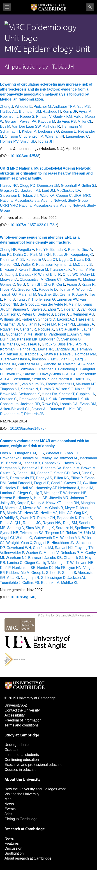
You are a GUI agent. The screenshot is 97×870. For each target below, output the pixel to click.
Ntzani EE (83, 389)
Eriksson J (8, 269)
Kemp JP (70, 111)
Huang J (10, 274)
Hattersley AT (45, 488)
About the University (23, 779)
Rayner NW (52, 523)
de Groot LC (29, 304)
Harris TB (82, 379)
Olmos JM (8, 364)
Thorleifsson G (43, 299)
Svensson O (71, 339)
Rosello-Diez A (80, 250)
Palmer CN (46, 518)
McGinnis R (53, 508)
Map (8, 799)
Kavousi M (46, 121)
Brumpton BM (30, 111)
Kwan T (24, 269)
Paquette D (48, 289)
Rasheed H (52, 111)
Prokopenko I (10, 458)
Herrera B (8, 498)
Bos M (5, 126)
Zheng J (6, 106)
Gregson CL (9, 190)
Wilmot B (45, 274)
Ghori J (56, 483)
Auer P (81, 294)
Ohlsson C (13, 136)
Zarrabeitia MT (29, 364)
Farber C (29, 319)
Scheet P (53, 573)
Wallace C (24, 538)
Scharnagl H (10, 131)
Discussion (13, 848)
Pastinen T (47, 369)
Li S (41, 453)
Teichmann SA (32, 533)
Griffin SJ (88, 185)
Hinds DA (49, 394)
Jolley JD (7, 503)
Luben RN (70, 503)
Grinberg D (46, 319)
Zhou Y (53, 309)
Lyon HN (74, 568)
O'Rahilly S (9, 518)
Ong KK (80, 513)
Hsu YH (42, 250)
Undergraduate (17, 745)
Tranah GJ (8, 294)
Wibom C (83, 289)
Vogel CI (7, 538)
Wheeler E (23, 106)
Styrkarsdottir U (32, 259)
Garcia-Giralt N (68, 329)
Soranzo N (29, 389)
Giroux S (49, 344)
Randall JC (32, 523)
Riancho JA (52, 364)
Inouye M (30, 458)
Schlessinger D (53, 578)
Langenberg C (77, 136)
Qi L (17, 523)
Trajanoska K (60, 269)
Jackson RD (30, 404)
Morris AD (15, 513)
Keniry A (37, 503)
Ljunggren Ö (49, 339)
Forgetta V (26, 250)
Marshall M (27, 294)
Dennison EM (48, 185)
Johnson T (78, 498)
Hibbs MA (8, 289)
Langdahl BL (65, 349)
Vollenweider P (12, 553)
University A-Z (16, 705)
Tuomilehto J (10, 583)
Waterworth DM (46, 538)
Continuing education (22, 760)
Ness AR (31, 513)
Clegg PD (27, 185)
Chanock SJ (52, 463)
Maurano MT (86, 384)
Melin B (75, 304)
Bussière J (66, 344)
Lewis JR (45, 349)
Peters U (29, 314)
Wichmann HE (74, 493)
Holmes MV (9, 141)
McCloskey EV (68, 190)
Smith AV (39, 379)
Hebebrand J (68, 488)
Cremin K (67, 294)
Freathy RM (48, 458)
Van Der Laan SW (26, 126)
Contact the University (22, 710)
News (9, 804)
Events (10, 809)
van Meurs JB (33, 384)
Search (90, 7)
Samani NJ (64, 548)
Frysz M (85, 111)
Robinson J (9, 116)
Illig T (38, 493)
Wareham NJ (16, 558)
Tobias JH (46, 141)
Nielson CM (9, 264)
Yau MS (83, 106)
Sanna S (69, 573)
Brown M (88, 468)
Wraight (12, 543)
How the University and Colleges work (35, 789)
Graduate (12, 750)
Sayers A (38, 309)
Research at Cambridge (25, 828)
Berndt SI (13, 463)
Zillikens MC (10, 384)
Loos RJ (6, 453)
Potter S (85, 518)
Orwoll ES (13, 374)
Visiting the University (22, 794)
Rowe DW (50, 404)
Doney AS (44, 478)
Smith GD (28, 141)
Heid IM (87, 488)
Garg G (80, 359)
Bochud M (71, 468)
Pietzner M (42, 106)
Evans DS (82, 259)
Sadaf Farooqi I (19, 483)
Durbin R (47, 389)
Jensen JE (14, 354)
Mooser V (51, 553)
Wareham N (54, 136)
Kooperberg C (81, 254)
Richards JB (34, 414)
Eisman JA (85, 324)
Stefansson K (29, 394)
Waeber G (34, 553)
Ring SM (70, 523)
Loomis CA (69, 404)
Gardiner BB (48, 294)
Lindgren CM (25, 453)
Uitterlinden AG (82, 314)
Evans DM (87, 404)
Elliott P (77, 478)
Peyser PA (27, 121)
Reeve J (66, 354)
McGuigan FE (62, 359)
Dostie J (61, 314)
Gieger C (24, 493)
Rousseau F (30, 344)
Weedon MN (70, 538)
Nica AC (65, 513)
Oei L (60, 284)
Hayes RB (71, 463)
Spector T (66, 394)
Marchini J (13, 508)
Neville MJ (48, 513)
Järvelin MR (58, 498)
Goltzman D (27, 369)
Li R (57, 274)
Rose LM (49, 324)
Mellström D (37, 334)
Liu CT (52, 259)
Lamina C (8, 493)
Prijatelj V (43, 116)
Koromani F (9, 349)
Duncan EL (58, 409)
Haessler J (84, 319)
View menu (7, 7)
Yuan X (26, 543)
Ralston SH (72, 364)
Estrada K (58, 250)
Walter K (27, 264)
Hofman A (66, 289)
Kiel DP (75, 409)
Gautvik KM (62, 116)
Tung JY (23, 299)
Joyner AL (40, 409)
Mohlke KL (69, 583)
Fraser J (73, 284)
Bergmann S (10, 468)
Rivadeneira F (11, 414)
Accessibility (15, 715)
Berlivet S (45, 314)
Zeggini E (68, 131)
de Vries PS (66, 121)
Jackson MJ (30, 190)
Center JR (28, 329)
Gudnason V (16, 334)
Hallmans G (9, 344)
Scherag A (15, 528)
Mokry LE (87, 274)
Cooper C (64, 195)
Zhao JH (71, 453)
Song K (48, 528)
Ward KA (47, 195)
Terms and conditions (22, 725)
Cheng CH (53, 279)
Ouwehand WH (19, 548)
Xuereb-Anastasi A (15, 359)
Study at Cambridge (22, 735)
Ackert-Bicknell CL (15, 409)
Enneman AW (67, 299)
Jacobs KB (31, 463)
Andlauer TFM (63, 106)
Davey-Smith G (52, 374)
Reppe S (27, 116)
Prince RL (28, 349)
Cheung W (72, 279)
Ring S (9, 299)
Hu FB (60, 568)
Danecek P (27, 274)
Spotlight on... (15, 853)
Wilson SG (64, 389)
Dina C (87, 473)
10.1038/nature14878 (27, 428)
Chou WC (71, 274)
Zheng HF (8, 250)
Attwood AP (69, 458)
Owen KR (27, 518)
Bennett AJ (30, 468)
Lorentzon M (33, 136)
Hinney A (24, 498)
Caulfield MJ (43, 548)
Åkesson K (40, 359)
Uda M (89, 533)
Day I (76, 473)
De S (4, 478)
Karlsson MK (27, 339)
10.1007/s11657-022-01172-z (33, 225)
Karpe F (23, 503)
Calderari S (70, 309)
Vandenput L (58, 334)
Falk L (78, 116)
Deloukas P (69, 553)
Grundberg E (68, 369)
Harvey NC (9, 185)
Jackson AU (77, 578)
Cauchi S (7, 473)
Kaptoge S (33, 354)
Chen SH (34, 284)
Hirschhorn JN (62, 543)
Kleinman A (9, 259)
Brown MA (8, 394)
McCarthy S (82, 264)
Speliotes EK (85, 528)
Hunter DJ (45, 568)
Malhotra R (51, 126)
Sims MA (33, 528)
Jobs (8, 814)
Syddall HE (9, 533)
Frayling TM (84, 548)
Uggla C (65, 259)
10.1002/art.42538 (24, 156)
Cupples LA (85, 394)
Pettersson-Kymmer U (53, 264)
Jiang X (11, 369)
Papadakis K (67, 518)
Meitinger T (52, 493)
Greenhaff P (70, 185)
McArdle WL (33, 508)
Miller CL (85, 121)
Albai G (13, 578)
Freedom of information (23, 720)
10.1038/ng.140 (22, 597)
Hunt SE (40, 498)
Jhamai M (40, 269)
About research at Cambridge (28, 858)
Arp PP (81, 344)
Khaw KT (51, 354)
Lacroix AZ (65, 319)
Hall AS (27, 488)
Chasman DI (10, 324)
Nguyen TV (9, 329)
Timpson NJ (9, 389)
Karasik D (30, 374)
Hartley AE (8, 111)
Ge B (21, 284)
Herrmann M (72, 126)
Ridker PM (66, 324)
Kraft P (5, 568)
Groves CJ (72, 483)
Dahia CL (20, 254)
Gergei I (11, 121)
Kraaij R (88, 284)
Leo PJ (5, 254)
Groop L (37, 573)
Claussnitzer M (32, 279)
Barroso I (35, 558)
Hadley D (12, 488)
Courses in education (22, 770)
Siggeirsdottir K (60, 379)
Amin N (76, 334)
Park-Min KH (40, 254)
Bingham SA (51, 468)
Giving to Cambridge (21, 819)
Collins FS (30, 583)
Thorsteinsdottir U (60, 384)
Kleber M (29, 131)
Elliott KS (61, 478)
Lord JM (48, 190)
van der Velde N (54, 304)
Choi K (49, 284)
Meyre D (72, 508)
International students (22, 755)
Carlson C (12, 314)
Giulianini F (31, 324)
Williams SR (10, 319)
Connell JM (26, 473)
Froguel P (41, 483)
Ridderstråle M (18, 573)
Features (12, 843)
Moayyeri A (9, 279)
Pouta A (6, 523)
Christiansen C (18, 309)
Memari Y (80, 269)
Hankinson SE (23, 568)
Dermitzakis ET (22, 478)
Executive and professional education (35, 765)
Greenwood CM (31, 399)
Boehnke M (50, 583)
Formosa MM (85, 354)
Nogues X (46, 329)
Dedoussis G (48, 131)
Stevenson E (10, 195)
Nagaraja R (30, 578)
